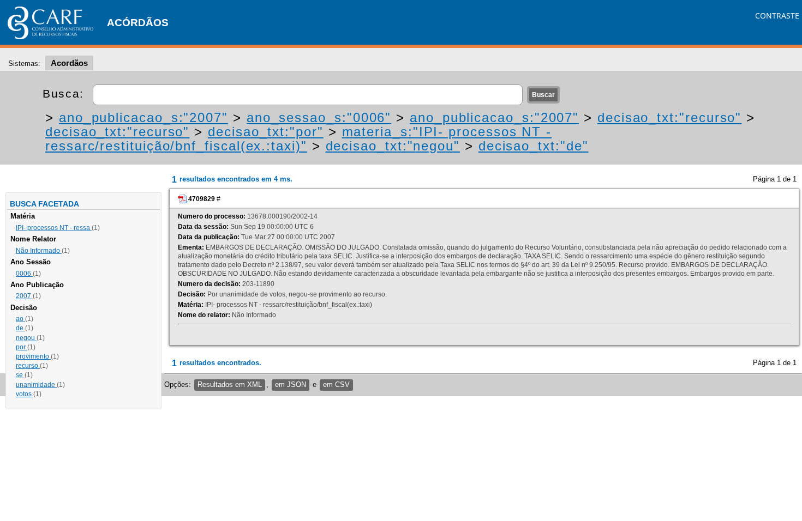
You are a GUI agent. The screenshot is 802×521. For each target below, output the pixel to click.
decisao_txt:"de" (533, 145)
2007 (24, 296)
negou (26, 338)
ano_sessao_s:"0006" (319, 117)
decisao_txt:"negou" (393, 145)
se (20, 375)
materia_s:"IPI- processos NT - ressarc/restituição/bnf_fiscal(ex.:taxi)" (298, 138)
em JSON (290, 384)
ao (20, 319)
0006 (24, 273)
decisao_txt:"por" (266, 131)
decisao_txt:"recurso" (669, 117)
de (20, 328)
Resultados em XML (229, 384)
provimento (33, 356)
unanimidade (36, 385)
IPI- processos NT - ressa (54, 228)
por (21, 347)
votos (24, 394)
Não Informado (39, 251)
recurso (28, 365)
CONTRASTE (777, 15)
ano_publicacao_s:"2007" (143, 117)
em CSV (336, 384)
